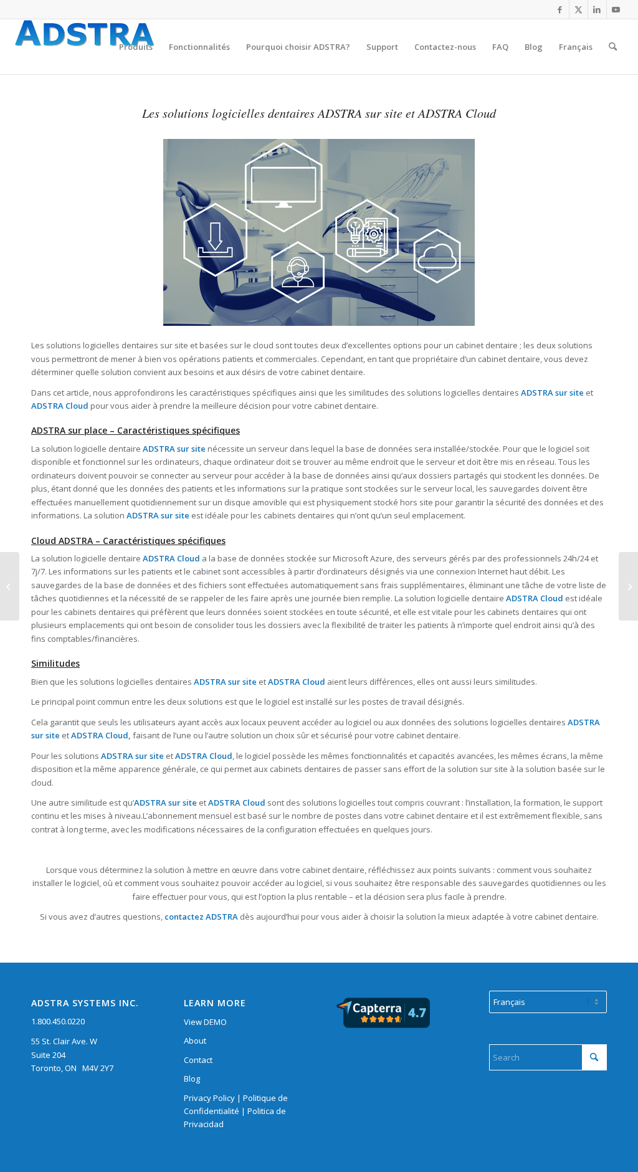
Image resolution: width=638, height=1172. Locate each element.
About (195, 1040)
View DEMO (205, 1021)
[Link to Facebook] (560, 9)
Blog (192, 1078)
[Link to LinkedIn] (597, 9)
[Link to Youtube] (616, 9)
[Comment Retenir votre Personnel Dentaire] (628, 586)
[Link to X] (578, 9)
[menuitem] (136, 46)
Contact (198, 1059)
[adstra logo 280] (99, 46)
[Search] (613, 46)
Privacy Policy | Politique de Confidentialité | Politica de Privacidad (236, 1111)
